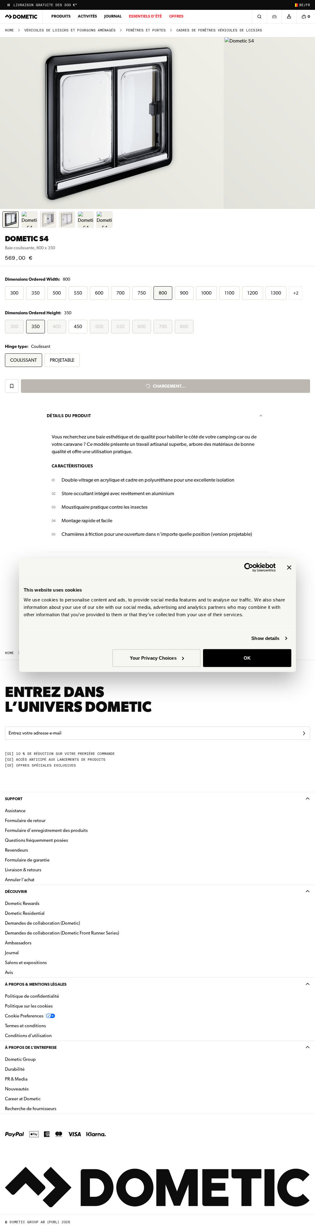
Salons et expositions (26, 962)
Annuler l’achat (19, 879)
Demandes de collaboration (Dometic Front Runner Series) (62, 933)
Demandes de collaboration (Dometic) (42, 923)
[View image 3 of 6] (48, 219)
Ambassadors (18, 943)
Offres (176, 16)
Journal (113, 16)
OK (247, 657)
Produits (60, 16)
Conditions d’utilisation (28, 1035)
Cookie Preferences (24, 1016)
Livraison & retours (23, 870)
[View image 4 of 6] (67, 219)
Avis (9, 972)
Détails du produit (69, 415)
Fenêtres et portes (146, 30)
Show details (265, 638)
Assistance (15, 810)
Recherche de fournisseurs (30, 1108)
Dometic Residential (44, 913)
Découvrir (16, 891)
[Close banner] (289, 567)
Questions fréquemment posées (36, 840)
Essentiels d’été (145, 16)
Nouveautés (36, 1089)
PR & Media (35, 1079)
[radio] (14, 293)
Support (13, 798)
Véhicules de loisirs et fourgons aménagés (70, 30)
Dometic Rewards (22, 903)
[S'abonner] (304, 733)
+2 (295, 293)
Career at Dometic (42, 1099)
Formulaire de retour (25, 820)
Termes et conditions (25, 1025)
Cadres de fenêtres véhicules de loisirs (219, 30)
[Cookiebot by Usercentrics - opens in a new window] (249, 567)
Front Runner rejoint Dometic (44, 5)
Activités (87, 16)
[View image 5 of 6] (86, 219)
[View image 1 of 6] (10, 219)
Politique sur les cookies (29, 1006)
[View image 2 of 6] (29, 219)
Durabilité (15, 1069)
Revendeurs (16, 850)
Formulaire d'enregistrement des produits (46, 830)
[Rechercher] (259, 16)
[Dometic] (21, 16)
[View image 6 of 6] (104, 219)
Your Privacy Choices (153, 657)
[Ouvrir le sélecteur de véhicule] (274, 16)
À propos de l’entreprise (31, 1047)
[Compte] (288, 16)
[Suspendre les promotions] (8, 5)
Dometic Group (39, 1059)
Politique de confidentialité (32, 996)
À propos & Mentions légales (35, 984)
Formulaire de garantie (27, 860)
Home (9, 30)
